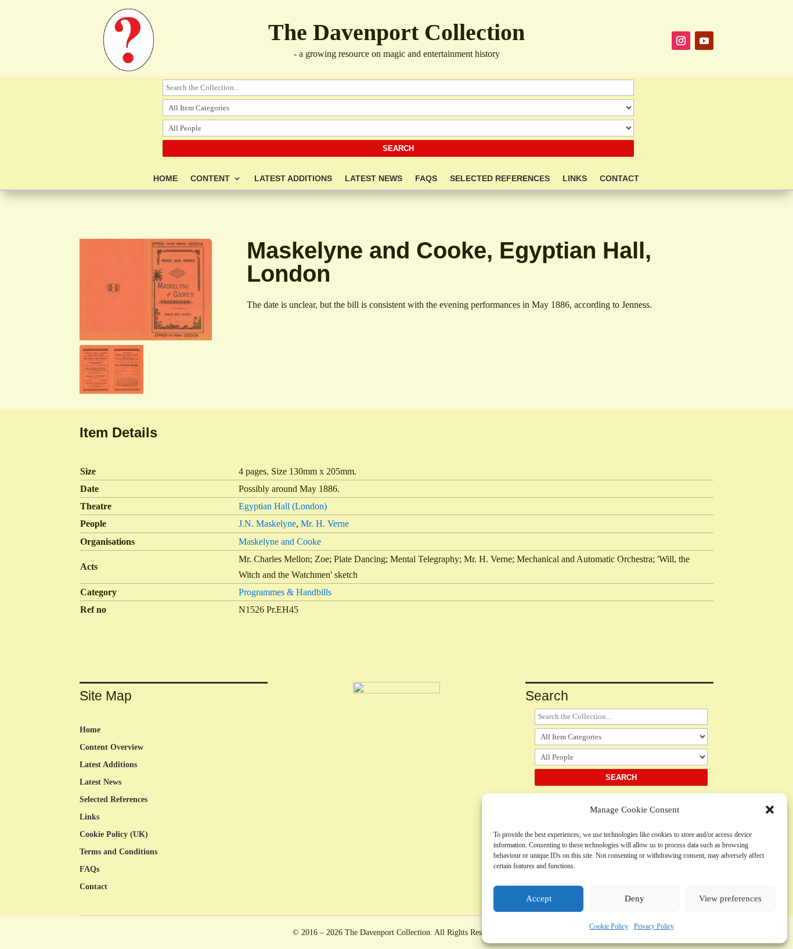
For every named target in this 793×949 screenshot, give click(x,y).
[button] (770, 809)
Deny (634, 898)
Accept (539, 898)
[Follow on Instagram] (681, 40)
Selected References (500, 178)
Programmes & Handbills (285, 592)
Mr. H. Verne (325, 524)
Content (210, 178)
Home (165, 178)
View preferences (730, 898)
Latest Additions (293, 178)
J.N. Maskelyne (267, 524)
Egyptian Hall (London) (283, 506)
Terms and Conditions (118, 852)
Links (575, 178)
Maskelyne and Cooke (280, 542)
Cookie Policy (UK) (114, 835)
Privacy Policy (654, 926)
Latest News (373, 178)
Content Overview (111, 747)
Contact (619, 178)
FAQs (426, 178)
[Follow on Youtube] (704, 40)
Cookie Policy (608, 926)
